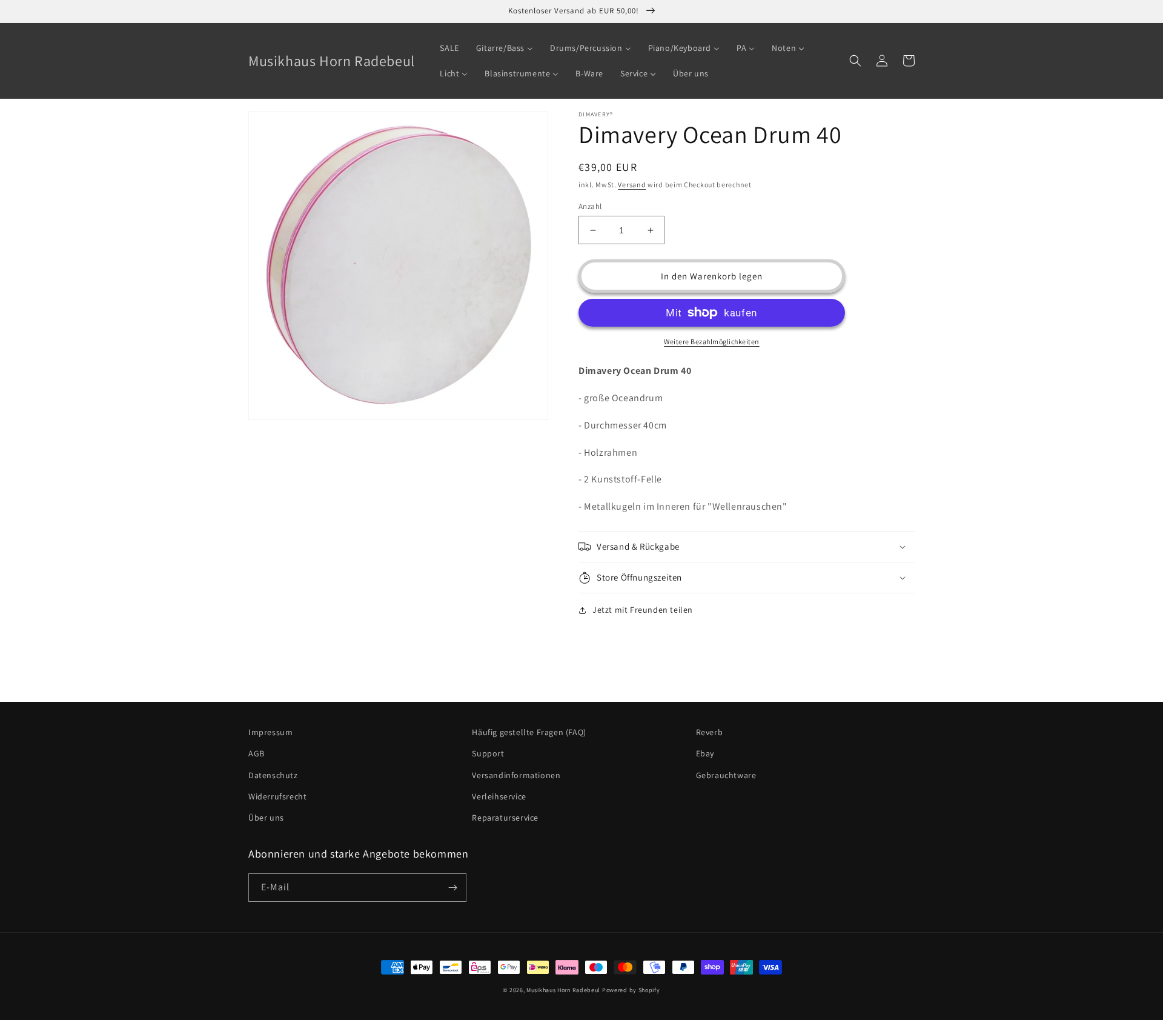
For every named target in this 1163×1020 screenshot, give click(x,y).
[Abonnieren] (452, 887)
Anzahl (589, 206)
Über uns (266, 817)
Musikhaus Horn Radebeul (563, 990)
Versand (632, 184)
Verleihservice (499, 796)
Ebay (705, 753)
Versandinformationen (516, 775)
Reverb (709, 732)
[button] (855, 60)
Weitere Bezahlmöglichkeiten (712, 341)
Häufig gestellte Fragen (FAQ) (529, 732)
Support (488, 753)
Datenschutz (273, 775)
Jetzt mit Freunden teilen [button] (642, 609)
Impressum (270, 732)
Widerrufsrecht (277, 796)
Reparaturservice (505, 817)
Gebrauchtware (726, 775)
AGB (256, 753)
